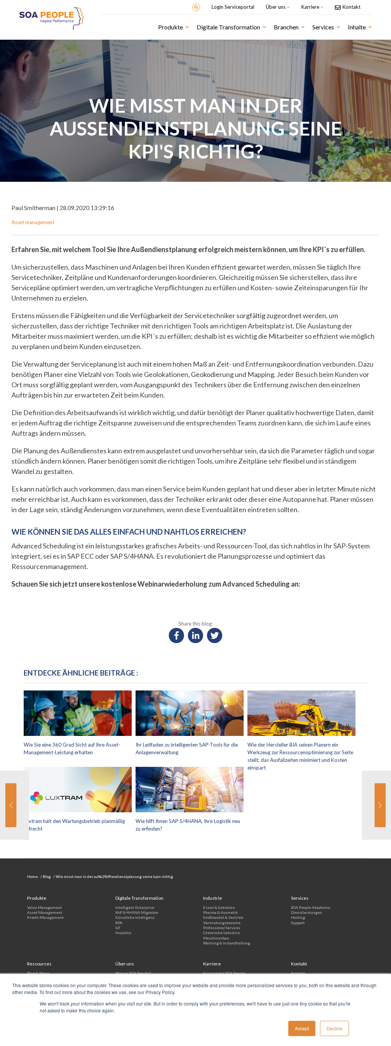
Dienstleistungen (306, 912)
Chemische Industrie (221, 932)
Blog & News (38, 973)
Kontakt (298, 973)
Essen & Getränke (219, 907)
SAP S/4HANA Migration (136, 912)
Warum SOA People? (133, 973)
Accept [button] (302, 1028)
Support (298, 922)
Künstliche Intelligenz (135, 917)
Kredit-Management (45, 917)
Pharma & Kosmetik (220, 912)
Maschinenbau (216, 938)
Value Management (44, 907)
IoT (117, 927)
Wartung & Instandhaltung (226, 943)
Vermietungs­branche (222, 922)
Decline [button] (334, 1028)
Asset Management (44, 912)
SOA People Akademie (310, 907)
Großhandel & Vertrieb (223, 917)
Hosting (298, 917)
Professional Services (221, 927)
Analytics (123, 932)
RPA (119, 922)
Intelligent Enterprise (134, 907)
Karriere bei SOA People (224, 973)
